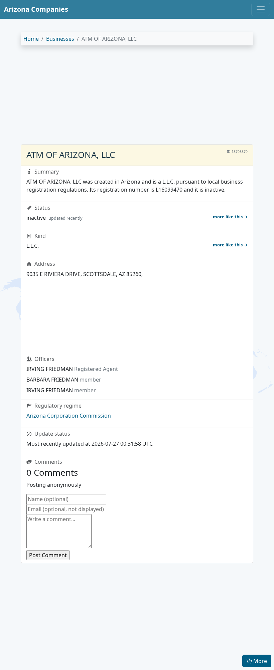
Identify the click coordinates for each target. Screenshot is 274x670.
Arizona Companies (36, 9)
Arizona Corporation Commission (68, 415)
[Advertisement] (137, 97)
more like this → (230, 217)
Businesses (60, 38)
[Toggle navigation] (260, 9)
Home (31, 38)
